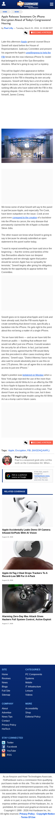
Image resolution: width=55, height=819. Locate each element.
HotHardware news (42, 476)
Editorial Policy (32, 716)
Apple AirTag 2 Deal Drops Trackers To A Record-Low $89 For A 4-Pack (24, 575)
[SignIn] (5, 3)
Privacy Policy (9, 725)
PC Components (33, 674)
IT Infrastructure (33, 686)
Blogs (5, 686)
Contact (6, 721)
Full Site (6, 691)
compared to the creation (24, 217)
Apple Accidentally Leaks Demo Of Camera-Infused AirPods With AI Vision (26, 531)
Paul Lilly (21, 457)
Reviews (6, 678)
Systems (29, 678)
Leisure (29, 691)
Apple (24, 41)
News (17, 12)
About (5, 708)
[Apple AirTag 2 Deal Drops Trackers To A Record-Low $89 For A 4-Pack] (27, 555)
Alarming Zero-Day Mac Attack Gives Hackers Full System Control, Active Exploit (26, 618)
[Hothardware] (27, 4)
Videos (28, 695)
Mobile (28, 682)
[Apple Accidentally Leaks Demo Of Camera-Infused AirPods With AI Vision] (27, 512)
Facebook (12, 747)
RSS (9, 755)
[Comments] (26, 32)
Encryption (20, 450)
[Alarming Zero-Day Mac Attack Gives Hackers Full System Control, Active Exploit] (27, 598)
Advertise (6, 712)
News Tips (7, 716)
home (5, 12)
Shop (28, 712)
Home (5, 674)
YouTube (11, 751)
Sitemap (6, 695)
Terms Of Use (28, 817)
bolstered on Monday (33, 375)
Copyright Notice (46, 814)
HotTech (6, 729)
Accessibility (31, 708)
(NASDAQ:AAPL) (41, 450)
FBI (29, 450)
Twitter (10, 742)
